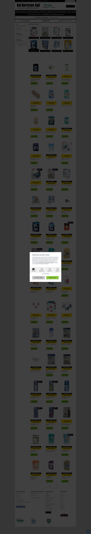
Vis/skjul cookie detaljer (45, 273)
